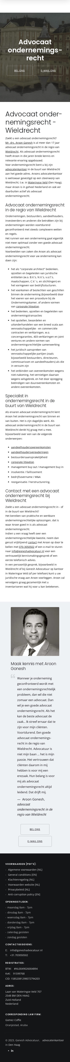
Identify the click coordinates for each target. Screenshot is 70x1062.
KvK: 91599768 (15, 973)
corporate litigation (27, 306)
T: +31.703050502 (16, 955)
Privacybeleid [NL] (18, 889)
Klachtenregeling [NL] (20, 879)
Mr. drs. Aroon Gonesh (19, 142)
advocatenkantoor (16, 169)
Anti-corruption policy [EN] (23, 894)
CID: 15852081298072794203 (22, 978)
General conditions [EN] (22, 874)
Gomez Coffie (13, 1020)
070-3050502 (26, 547)
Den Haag (14, 1044)
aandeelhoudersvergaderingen (29, 452)
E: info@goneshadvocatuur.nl (24, 950)
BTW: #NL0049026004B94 (21, 968)
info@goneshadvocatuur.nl (28, 551)
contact (32, 542)
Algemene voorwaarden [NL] (24, 869)
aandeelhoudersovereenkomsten (31, 447)
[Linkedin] (12, 1050)
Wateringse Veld (38, 182)
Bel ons (19, 70)
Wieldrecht (11, 151)
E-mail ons (48, 70)
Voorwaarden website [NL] (23, 884)
